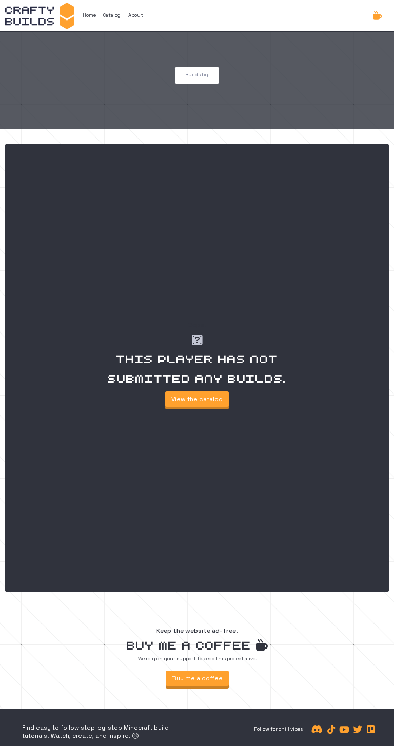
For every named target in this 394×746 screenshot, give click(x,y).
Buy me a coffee (197, 678)
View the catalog (197, 399)
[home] (39, 15)
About (135, 15)
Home (89, 15)
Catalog (112, 15)
